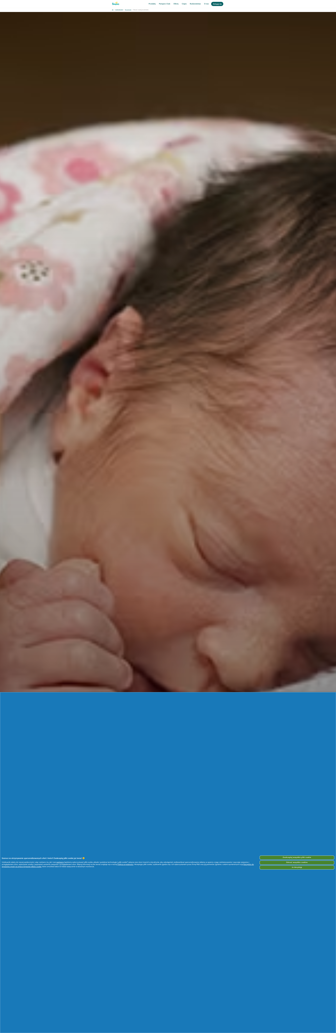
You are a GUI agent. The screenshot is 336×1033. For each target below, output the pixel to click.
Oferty (176, 4)
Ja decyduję (297, 867)
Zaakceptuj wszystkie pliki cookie (297, 857)
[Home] (112, 10)
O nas (206, 4)
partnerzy (60, 862)
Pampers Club (164, 4)
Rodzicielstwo (195, 4)
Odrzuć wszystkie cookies (297, 862)
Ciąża (184, 4)
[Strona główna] (115, 3)
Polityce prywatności (125, 864)
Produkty (152, 4)
